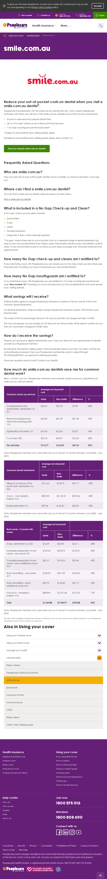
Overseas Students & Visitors (15, 773)
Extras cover (8, 764)
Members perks (62, 773)
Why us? (6, 802)
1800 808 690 (69, 817)
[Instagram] (72, 832)
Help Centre (10, 797)
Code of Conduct (89, 845)
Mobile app (61, 781)
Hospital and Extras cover (14, 756)
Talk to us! (7, 818)
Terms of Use (9, 849)
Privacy (33, 845)
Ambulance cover (11, 768)
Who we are (8, 806)
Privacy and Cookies (41, 7)
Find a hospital (62, 760)
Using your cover (66, 752)
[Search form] (101, 26)
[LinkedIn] (65, 832)
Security (21, 845)
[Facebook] (59, 832)
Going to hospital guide (66, 768)
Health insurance (13, 752)
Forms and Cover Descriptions (69, 777)
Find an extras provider (66, 764)
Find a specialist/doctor (66, 756)
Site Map (23, 849)
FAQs (5, 814)
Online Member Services (67, 785)
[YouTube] (78, 832)
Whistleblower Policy (66, 845)
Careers (6, 810)
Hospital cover (9, 760)
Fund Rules (8, 845)
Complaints (46, 845)
